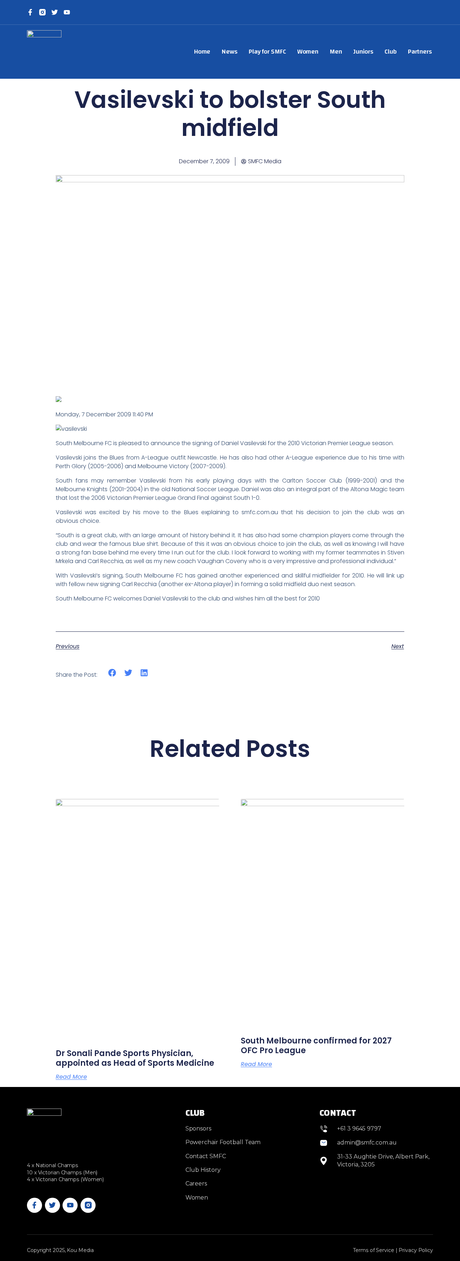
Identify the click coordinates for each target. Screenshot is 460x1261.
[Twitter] (54, 12)
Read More (71, 1077)
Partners (420, 52)
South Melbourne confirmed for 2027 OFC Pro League (316, 1045)
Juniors (363, 52)
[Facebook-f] (30, 12)
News (229, 52)
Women (308, 52)
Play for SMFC (267, 52)
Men (336, 52)
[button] (112, 673)
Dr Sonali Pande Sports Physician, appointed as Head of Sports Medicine (135, 1058)
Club (391, 52)
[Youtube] (70, 1205)
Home (202, 52)
